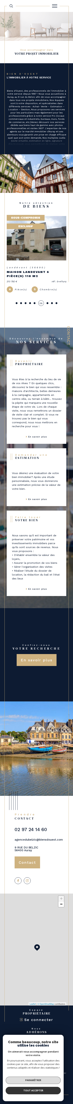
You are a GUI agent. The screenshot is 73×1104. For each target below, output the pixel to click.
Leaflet (33, 1003)
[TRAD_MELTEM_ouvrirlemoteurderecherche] (11, 6)
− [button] (61, 904)
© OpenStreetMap (45, 1003)
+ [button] (61, 898)
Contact (68, 335)
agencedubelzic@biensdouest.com (39, 839)
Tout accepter (33, 1090)
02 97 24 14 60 (31, 829)
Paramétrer (33, 1080)
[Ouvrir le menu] (55, 6)
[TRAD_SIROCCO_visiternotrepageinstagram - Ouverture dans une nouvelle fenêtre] (27, 880)
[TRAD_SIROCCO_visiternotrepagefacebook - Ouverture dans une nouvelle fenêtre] (18, 880)
